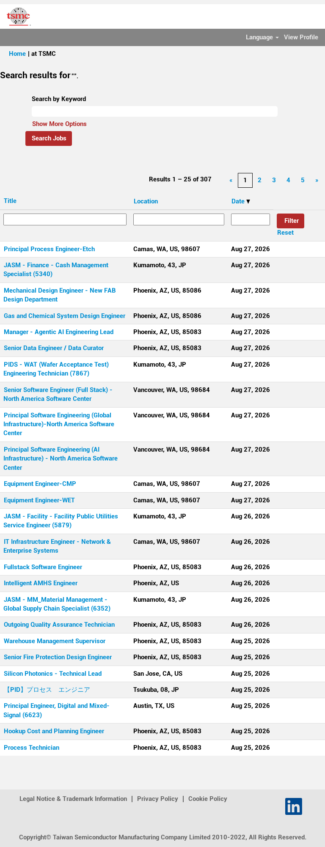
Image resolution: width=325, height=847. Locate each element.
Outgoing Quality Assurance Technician (59, 624)
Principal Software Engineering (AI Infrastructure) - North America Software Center (60, 458)
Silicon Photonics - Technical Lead (53, 673)
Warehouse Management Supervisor (54, 641)
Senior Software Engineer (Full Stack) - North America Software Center (58, 394)
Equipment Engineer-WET (39, 500)
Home (17, 54)
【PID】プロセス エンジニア (47, 689)
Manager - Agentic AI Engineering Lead (58, 332)
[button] (314, 16)
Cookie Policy (207, 799)
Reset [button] (285, 232)
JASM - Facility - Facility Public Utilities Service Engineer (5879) (60, 521)
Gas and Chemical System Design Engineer (64, 316)
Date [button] (238, 201)
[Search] (293, 16)
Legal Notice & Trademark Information (73, 799)
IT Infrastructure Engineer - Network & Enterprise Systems (57, 546)
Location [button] (146, 201)
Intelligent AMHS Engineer (40, 583)
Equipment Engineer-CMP (40, 484)
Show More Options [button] (59, 124)
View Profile (301, 37)
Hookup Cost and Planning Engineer (54, 731)
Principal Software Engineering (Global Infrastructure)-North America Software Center (58, 424)
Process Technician (31, 747)
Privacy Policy (157, 799)
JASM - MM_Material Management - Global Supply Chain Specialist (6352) (56, 604)
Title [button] (10, 201)
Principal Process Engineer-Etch (49, 249)
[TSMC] (15, 16)
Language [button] (260, 37)
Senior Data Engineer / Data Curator (54, 348)
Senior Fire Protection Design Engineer (58, 657)
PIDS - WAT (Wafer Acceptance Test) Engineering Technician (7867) (56, 369)
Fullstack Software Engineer (43, 567)
